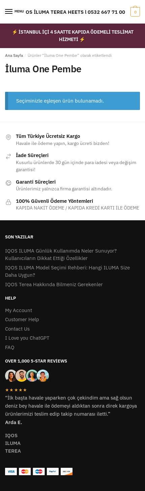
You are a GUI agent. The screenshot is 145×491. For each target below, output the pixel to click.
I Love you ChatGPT (27, 338)
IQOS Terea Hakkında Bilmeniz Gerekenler (54, 284)
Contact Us (17, 329)
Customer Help (22, 319)
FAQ (9, 347)
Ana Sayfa (14, 55)
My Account (18, 310)
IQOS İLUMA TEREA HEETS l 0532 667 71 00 (72, 11)
